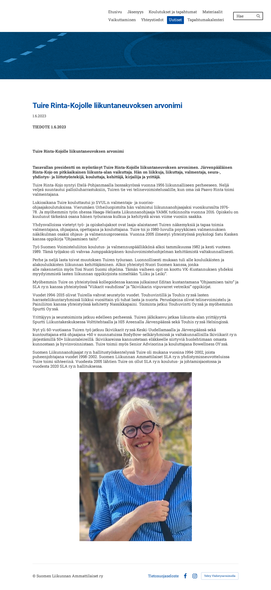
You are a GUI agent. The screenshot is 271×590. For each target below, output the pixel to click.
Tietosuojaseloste (163, 576)
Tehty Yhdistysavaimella (220, 576)
